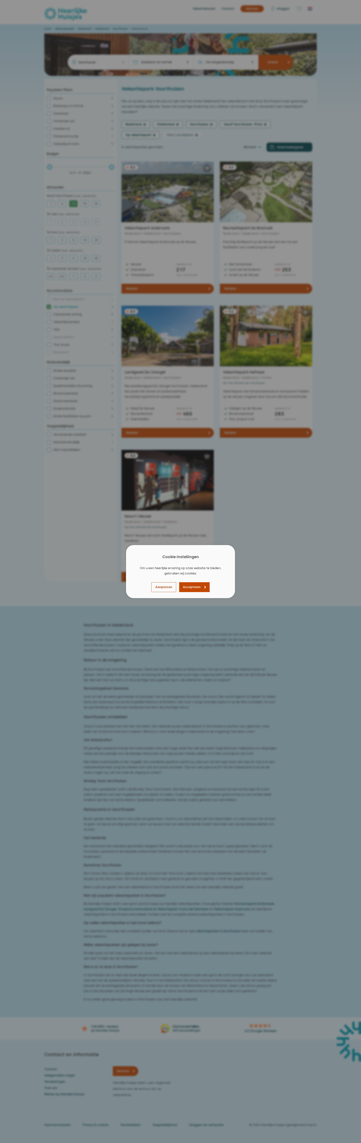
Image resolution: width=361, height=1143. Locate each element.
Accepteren (192, 587)
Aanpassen (163, 587)
